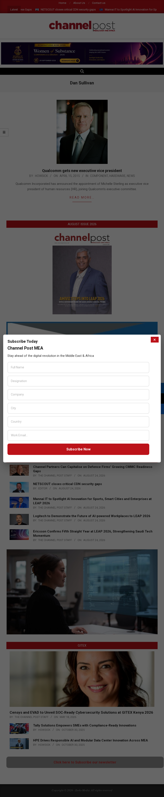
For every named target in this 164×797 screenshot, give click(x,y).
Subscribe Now (78, 449)
